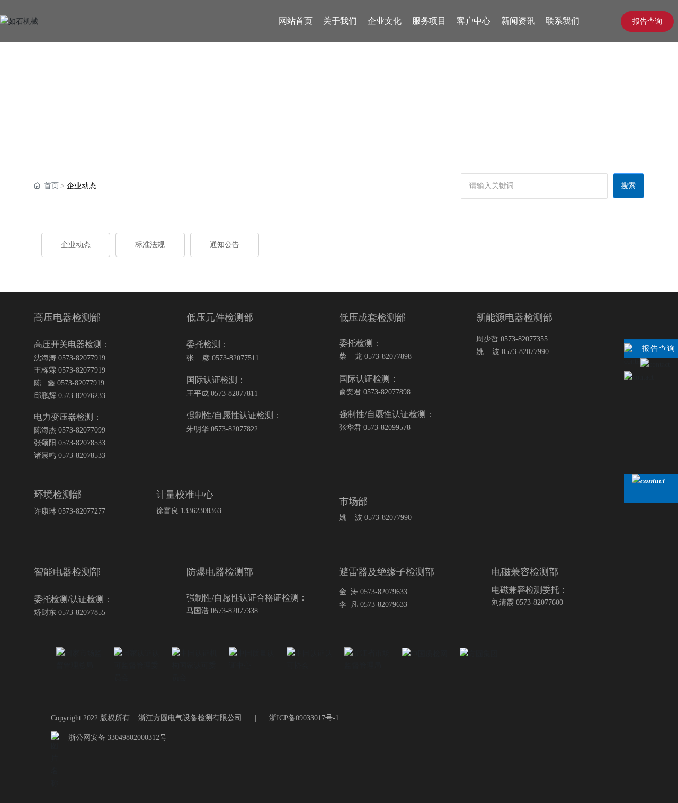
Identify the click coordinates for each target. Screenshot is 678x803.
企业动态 (76, 245)
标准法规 (150, 245)
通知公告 (224, 245)
